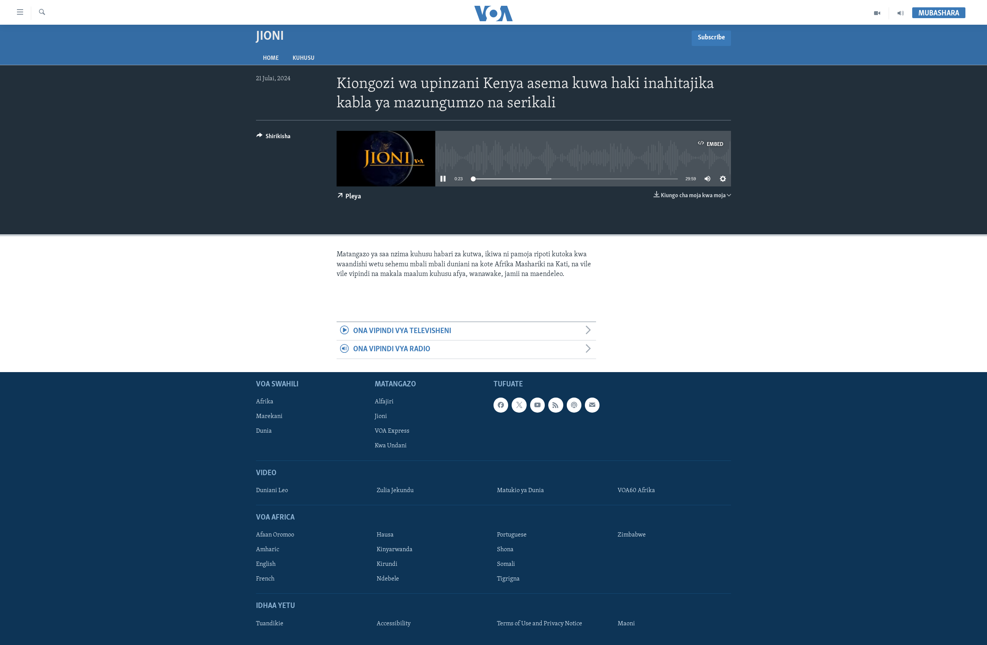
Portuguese (512, 535)
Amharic (267, 550)
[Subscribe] (592, 405)
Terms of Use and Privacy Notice (539, 624)
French (265, 579)
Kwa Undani (391, 446)
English (266, 564)
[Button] (273, 138)
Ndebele (388, 579)
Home (271, 58)
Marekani (269, 416)
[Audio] (900, 13)
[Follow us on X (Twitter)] (519, 405)
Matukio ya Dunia (520, 491)
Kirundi (387, 564)
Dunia (264, 431)
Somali (506, 564)
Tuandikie (269, 624)
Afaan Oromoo (275, 535)
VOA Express (392, 431)
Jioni (381, 416)
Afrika (264, 402)
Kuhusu (304, 58)
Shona (505, 550)
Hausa (385, 535)
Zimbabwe (632, 535)
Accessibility (394, 624)
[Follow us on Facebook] (501, 405)
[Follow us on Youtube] (537, 405)
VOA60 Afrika (636, 491)
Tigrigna (508, 579)
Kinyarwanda (395, 550)
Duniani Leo (272, 491)
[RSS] (555, 405)
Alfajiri (384, 402)
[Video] (877, 13)
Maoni (626, 624)
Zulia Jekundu (395, 491)
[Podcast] (574, 405)
